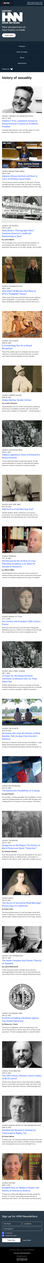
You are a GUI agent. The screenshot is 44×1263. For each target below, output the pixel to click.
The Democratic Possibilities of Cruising (20, 790)
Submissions (22, 63)
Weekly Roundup (11, 1235)
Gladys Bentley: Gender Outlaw (16, 400)
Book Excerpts (22, 52)
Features (22, 46)
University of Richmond (34, 4)
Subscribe (9, 35)
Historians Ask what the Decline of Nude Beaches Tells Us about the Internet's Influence (21, 736)
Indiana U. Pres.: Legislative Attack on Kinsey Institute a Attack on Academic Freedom (20, 124)
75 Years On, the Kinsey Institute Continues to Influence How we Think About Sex (19, 679)
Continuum (8, 1233)
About (22, 57)
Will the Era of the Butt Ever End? (18, 509)
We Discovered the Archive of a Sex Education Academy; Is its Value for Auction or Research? (19, 564)
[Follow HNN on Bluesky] (12, 69)
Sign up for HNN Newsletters (22, 1253)
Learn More (27, 1240)
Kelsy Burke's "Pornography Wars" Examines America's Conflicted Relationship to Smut (18, 233)
